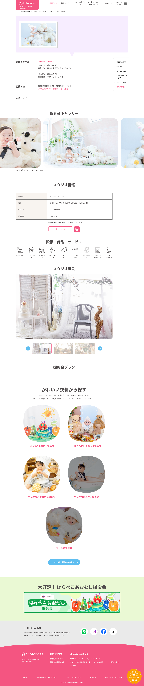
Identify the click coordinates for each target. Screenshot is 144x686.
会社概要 (73, 665)
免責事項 (93, 677)
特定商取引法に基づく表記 (46, 677)
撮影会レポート (66, 3)
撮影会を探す (54, 3)
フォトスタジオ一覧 (80, 3)
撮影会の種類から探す (58, 662)
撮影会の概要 (121, 62)
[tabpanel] (64, 306)
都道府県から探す (56, 659)
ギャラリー (120, 66)
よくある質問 (98, 662)
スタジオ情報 (121, 71)
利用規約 (25, 677)
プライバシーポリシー (73, 677)
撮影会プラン (121, 87)
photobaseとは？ (107, 3)
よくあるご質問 (119, 3)
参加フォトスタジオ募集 (113, 677)
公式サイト (60, 229)
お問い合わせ (114, 662)
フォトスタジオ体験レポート (93, 3)
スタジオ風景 (121, 82)
